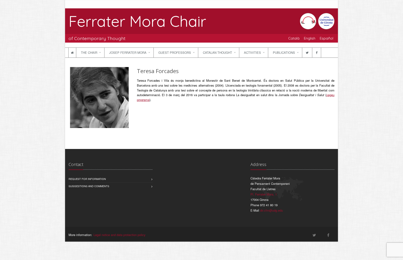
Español (326, 38)
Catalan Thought (217, 52)
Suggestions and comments (89, 186)
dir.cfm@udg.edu (271, 210)
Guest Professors (174, 52)
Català (293, 38)
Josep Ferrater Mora (127, 52)
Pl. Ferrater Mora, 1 (263, 194)
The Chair (89, 52)
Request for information (87, 179)
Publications (284, 52)
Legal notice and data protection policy (120, 235)
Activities (252, 52)
